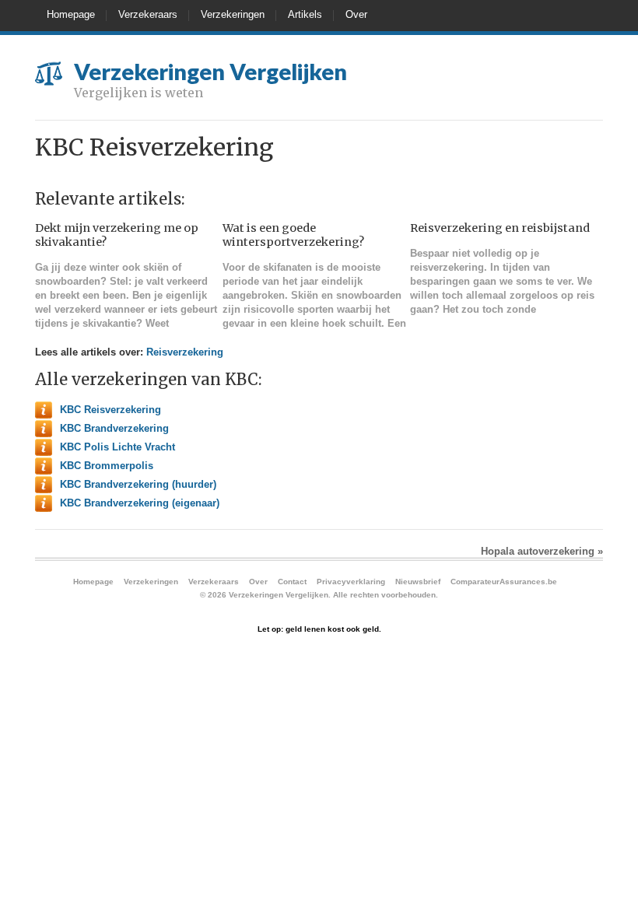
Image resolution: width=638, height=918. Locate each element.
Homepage (71, 14)
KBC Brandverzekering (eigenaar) (139, 503)
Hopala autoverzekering (542, 551)
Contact (292, 581)
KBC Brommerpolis (106, 465)
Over (356, 14)
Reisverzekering (184, 352)
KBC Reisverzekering (110, 409)
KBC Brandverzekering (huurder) (138, 484)
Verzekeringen (233, 14)
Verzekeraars (147, 14)
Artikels (305, 14)
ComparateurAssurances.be (503, 581)
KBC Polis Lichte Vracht (117, 447)
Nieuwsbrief (417, 581)
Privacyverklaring (351, 581)
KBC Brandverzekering (114, 428)
